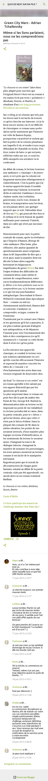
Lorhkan (16, 604)
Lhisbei (15, 703)
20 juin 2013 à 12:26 (21, 757)
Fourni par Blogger (25, 777)
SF (17, 539)
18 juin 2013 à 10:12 (21, 679)
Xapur (15, 560)
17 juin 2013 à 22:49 (21, 654)
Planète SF (8, 539)
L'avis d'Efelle (10, 496)
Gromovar (17, 586)
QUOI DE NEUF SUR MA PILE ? (22, 4)
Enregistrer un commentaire (17, 764)
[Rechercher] (44, 4)
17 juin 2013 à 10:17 (21, 578)
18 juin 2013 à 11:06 (21, 695)
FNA (16, 213)
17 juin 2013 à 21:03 (21, 633)
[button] (4, 49)
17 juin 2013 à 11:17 (21, 596)
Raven (15, 661)
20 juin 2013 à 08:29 (21, 742)
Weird (30, 268)
